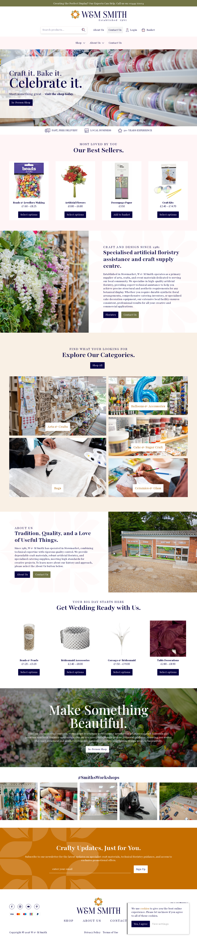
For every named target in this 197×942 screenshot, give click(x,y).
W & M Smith (98, 16)
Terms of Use (110, 932)
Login (133, 30)
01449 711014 (136, 3)
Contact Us (115, 30)
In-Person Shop (21, 102)
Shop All (97, 365)
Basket (151, 30)
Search (83, 30)
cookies (144, 908)
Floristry (111, 315)
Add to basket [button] (121, 214)
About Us (98, 30)
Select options (28, 214)
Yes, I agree (141, 924)
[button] (84, 43)
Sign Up (140, 869)
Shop (79, 43)
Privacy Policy (92, 932)
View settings (160, 924)
